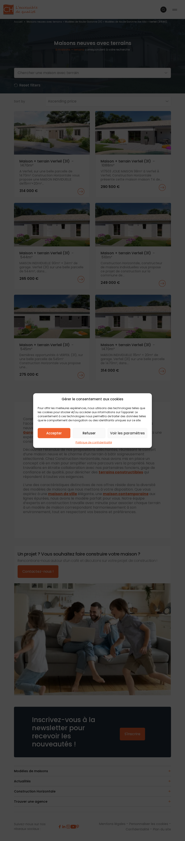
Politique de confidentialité (94, 442)
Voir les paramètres (127, 433)
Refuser (89, 433)
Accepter (54, 433)
